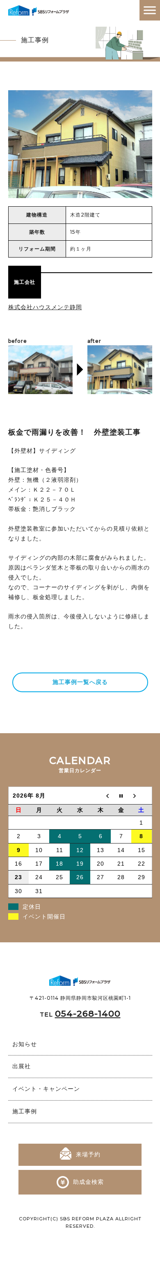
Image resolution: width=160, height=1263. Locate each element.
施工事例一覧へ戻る (80, 682)
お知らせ (24, 1044)
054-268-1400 (88, 1013)
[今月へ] (121, 796)
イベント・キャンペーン (46, 1088)
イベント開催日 (44, 916)
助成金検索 (88, 1181)
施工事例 (24, 1111)
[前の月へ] (100, 796)
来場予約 (88, 1154)
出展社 (21, 1066)
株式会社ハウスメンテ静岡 (45, 307)
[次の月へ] (141, 796)
